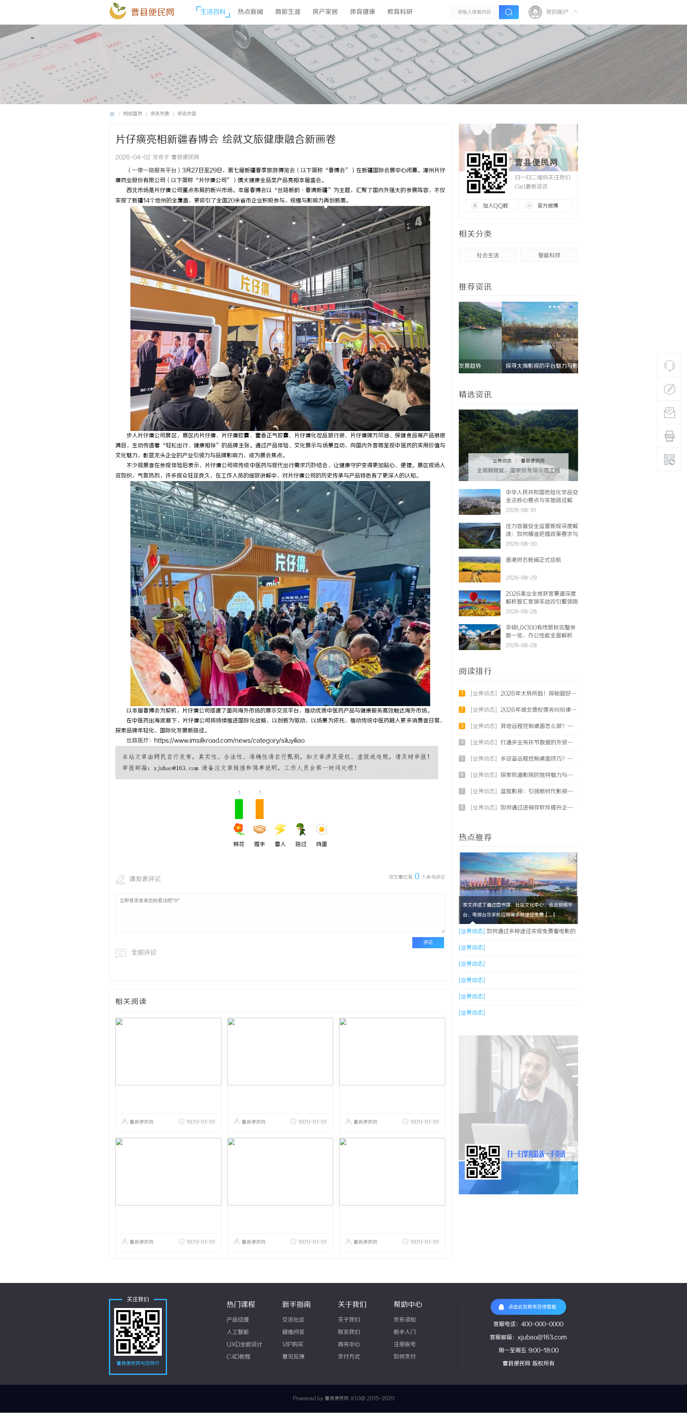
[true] (509, 12)
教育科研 (400, 12)
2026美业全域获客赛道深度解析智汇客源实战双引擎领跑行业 (542, 602)
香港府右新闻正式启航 (533, 560)
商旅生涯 (288, 12)
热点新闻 (250, 12)
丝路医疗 (137, 741)
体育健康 (362, 12)
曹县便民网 (153, 12)
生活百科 (213, 12)
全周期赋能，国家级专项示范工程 (518, 471)
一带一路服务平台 (154, 170)
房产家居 (325, 12)
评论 (428, 942)
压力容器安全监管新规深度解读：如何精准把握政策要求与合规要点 (542, 534)
